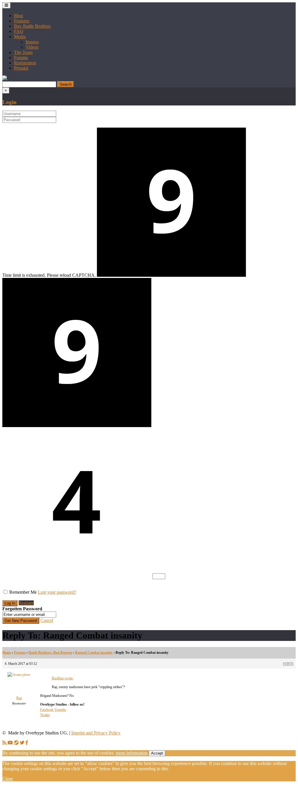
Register (26, 602)
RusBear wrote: (62, 678)
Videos (32, 47)
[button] (4, 78)
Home (6, 653)
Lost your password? (57, 592)
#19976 (288, 664)
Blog (18, 15)
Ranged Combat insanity (94, 653)
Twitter (45, 715)
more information (132, 752)
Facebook (47, 710)
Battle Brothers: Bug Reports (50, 653)
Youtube (60, 710)
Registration (25, 62)
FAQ (18, 31)
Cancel (46, 620)
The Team (23, 52)
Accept (157, 753)
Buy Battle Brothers (32, 26)
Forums (21, 57)
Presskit (21, 68)
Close (7, 778)
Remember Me (23, 592)
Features (21, 20)
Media (20, 36)
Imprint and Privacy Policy (95, 732)
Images (32, 41)
